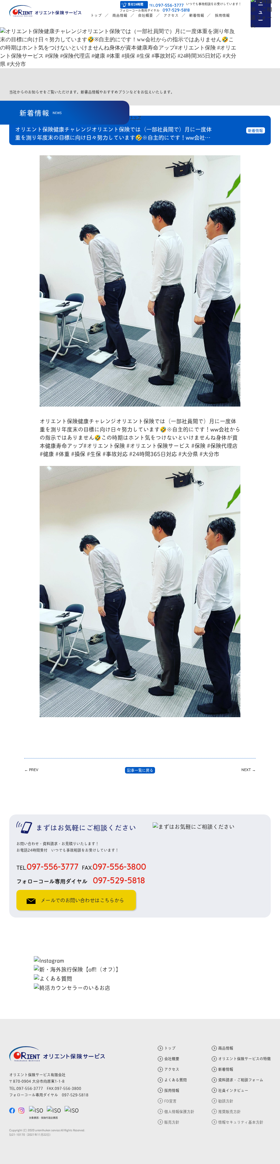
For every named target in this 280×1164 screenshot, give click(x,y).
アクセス (171, 15)
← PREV (31, 769)
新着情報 (196, 15)
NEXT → (248, 769)
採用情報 (222, 15)
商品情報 (119, 15)
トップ (96, 15)
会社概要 (145, 15)
